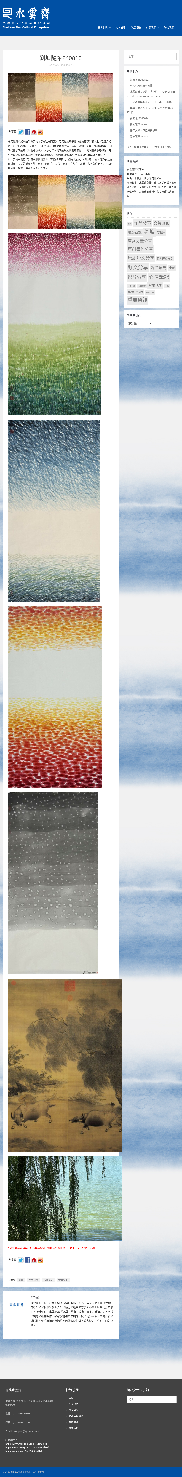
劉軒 (161, 232)
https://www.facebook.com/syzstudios (26, 1443)
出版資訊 (135, 233)
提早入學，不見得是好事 (143, 130)
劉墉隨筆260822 (139, 79)
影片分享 (137, 277)
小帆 (172, 268)
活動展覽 (142, 286)
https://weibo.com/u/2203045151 (23, 1450)
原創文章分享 (140, 241)
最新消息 (103, 27)
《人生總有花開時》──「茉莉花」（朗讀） (150, 146)
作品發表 (142, 223)
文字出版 (120, 27)
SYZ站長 (35, 1297)
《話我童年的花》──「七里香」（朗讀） (152, 102)
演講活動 (136, 27)
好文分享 (33, 1280)
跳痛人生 (150, 292)
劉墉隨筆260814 (139, 118)
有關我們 (151, 27)
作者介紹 (74, 1404)
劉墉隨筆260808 (139, 136)
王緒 (167, 286)
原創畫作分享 (140, 249)
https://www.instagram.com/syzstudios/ (27, 1447)
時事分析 (131, 286)
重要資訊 (63, 1280)
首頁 (71, 1397)
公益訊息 (161, 223)
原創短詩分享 (165, 258)
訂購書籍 (74, 1422)
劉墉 (20, 1280)
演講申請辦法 (76, 1416)
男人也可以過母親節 (141, 85)
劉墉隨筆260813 (139, 124)
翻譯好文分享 (136, 292)
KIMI (130, 224)
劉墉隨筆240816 (61, 58)
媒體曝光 (158, 268)
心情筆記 (48, 1280)
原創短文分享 (141, 257)
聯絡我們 (169, 27)
